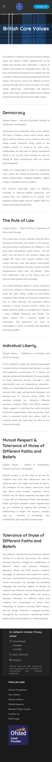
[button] (41, 7)
